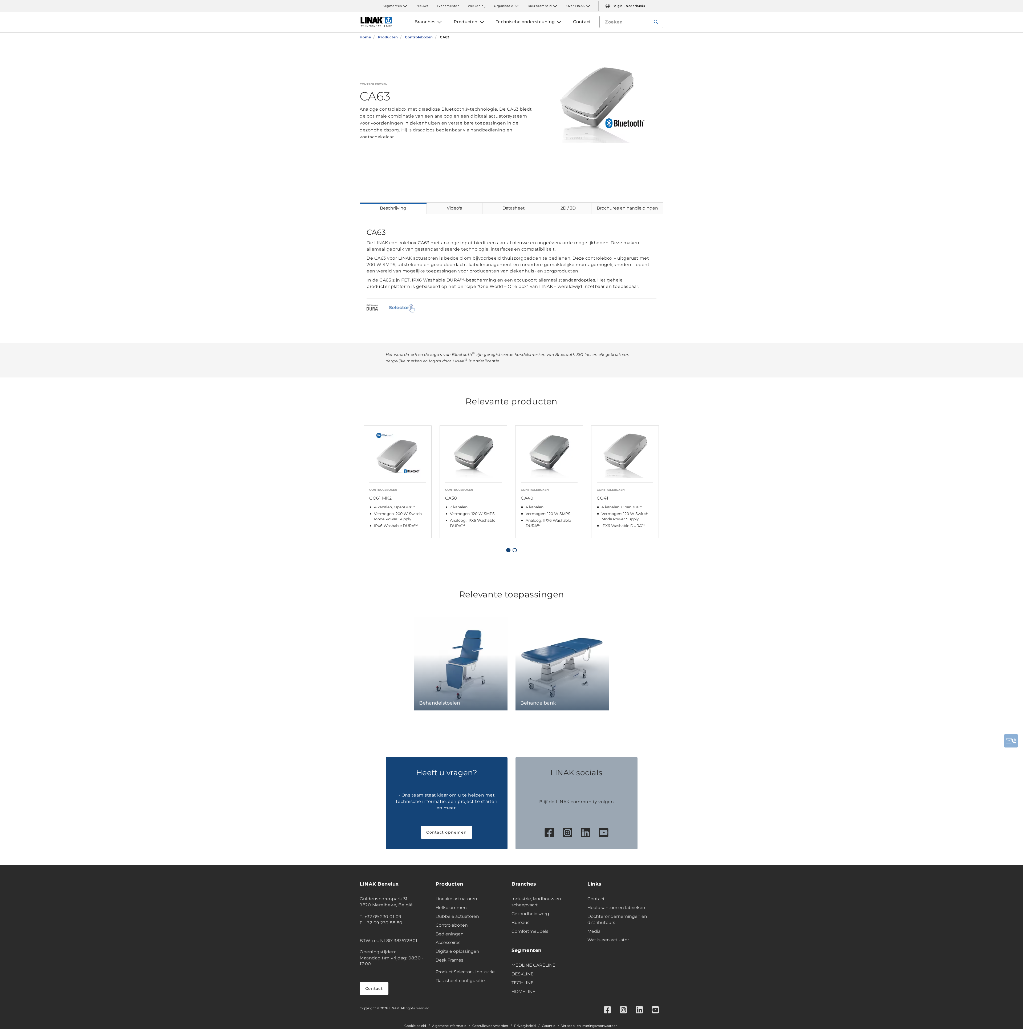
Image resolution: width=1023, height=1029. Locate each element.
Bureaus (520, 922)
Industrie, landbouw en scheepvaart (536, 901)
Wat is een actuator (608, 939)
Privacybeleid (525, 1026)
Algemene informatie (449, 1026)
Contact (374, 988)
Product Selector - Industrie (465, 971)
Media (593, 931)
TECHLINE (523, 982)
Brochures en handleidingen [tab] (627, 208)
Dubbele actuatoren (457, 916)
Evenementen (448, 6)
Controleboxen (452, 925)
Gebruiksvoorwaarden (490, 1026)
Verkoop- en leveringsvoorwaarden (589, 1026)
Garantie (548, 1026)
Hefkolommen (451, 907)
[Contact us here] (1011, 740)
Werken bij (476, 6)
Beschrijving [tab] (393, 208)
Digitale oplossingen (457, 951)
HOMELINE (523, 991)
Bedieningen (450, 933)
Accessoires (448, 942)
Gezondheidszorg (530, 913)
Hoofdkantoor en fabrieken (616, 907)
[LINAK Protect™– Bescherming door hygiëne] (372, 308)
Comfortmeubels (530, 931)
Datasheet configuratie (460, 980)
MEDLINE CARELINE (533, 965)
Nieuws (422, 6)
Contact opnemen (446, 832)
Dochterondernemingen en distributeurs (617, 919)
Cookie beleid (415, 1026)
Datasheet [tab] (513, 208)
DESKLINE (523, 973)
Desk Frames (449, 960)
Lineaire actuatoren (456, 898)
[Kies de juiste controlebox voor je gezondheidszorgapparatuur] (402, 308)
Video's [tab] (454, 208)
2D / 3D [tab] (568, 208)
